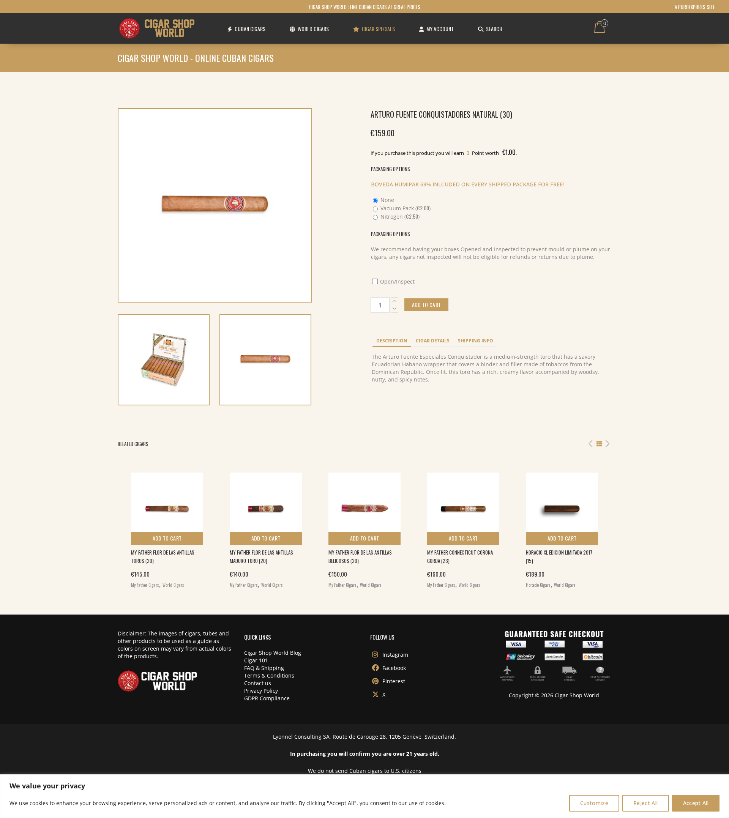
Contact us (257, 683)
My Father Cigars (145, 585)
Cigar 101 (256, 660)
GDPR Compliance (267, 698)
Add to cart (167, 538)
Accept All (696, 803)
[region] (364, 796)
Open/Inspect (397, 281)
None (386, 199)
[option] (167, 528)
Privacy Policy (261, 690)
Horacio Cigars (538, 585)
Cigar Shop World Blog (272, 652)
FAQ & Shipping (264, 667)
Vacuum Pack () (405, 208)
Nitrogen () (399, 216)
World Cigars (173, 585)
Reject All (645, 803)
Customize (594, 803)
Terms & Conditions (269, 675)
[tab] (392, 341)
